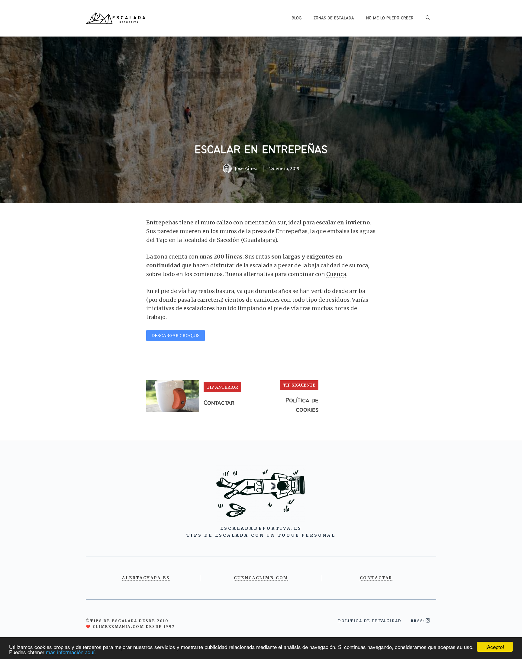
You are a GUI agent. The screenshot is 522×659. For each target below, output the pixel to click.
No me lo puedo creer (390, 18)
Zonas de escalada (334, 18)
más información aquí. (71, 652)
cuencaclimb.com (261, 577)
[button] (428, 18)
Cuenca (336, 274)
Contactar (219, 403)
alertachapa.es (146, 577)
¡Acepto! (494, 647)
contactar (376, 577)
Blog (296, 18)
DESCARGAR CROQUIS (175, 335)
